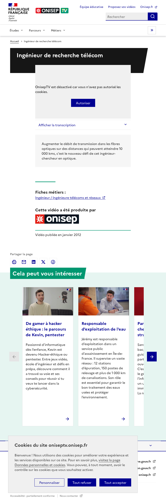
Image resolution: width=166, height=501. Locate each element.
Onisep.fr (147, 7)
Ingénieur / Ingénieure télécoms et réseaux (68, 197)
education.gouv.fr (139, 468)
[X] (43, 262)
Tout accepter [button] (115, 482)
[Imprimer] (14, 262)
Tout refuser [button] (81, 482)
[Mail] (24, 262)
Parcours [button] (35, 30)
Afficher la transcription (57, 125)
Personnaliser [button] (49, 482)
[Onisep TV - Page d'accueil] (52, 10)
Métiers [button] (56, 30)
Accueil (14, 41)
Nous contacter (69, 495)
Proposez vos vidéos (121, 7)
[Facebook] (53, 262)
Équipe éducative (91, 7)
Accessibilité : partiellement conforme (32, 495)
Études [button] (14, 30)
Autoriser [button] (83, 103)
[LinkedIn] (34, 262)
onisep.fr (145, 475)
